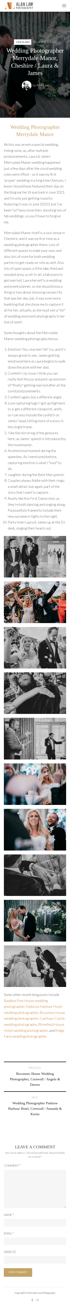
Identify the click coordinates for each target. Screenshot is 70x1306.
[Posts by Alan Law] (27, 85)
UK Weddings (46, 41)
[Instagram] (37, 1300)
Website (10, 1252)
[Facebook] (32, 1300)
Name (9, 1215)
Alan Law (42, 85)
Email (9, 1233)
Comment (12, 1165)
